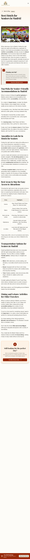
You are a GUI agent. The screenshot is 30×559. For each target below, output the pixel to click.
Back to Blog (7, 11)
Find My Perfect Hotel (14, 359)
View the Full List (24, 556)
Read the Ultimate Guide (17, 82)
